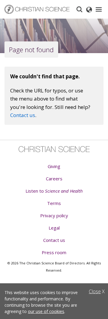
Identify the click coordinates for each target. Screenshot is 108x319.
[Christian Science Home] (37, 9)
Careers (54, 179)
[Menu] (99, 9)
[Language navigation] (89, 9)
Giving (54, 166)
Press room (54, 252)
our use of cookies (46, 311)
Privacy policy (54, 215)
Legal (54, 228)
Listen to (54, 191)
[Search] (79, 9)
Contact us (22, 115)
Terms (54, 203)
